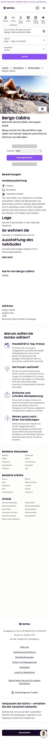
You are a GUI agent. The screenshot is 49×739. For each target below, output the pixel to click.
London (28, 486)
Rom (4, 489)
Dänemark (29, 455)
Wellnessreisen (30, 509)
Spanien (5, 455)
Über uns (24, 647)
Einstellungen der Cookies (26, 693)
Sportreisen (6, 509)
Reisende (8, 48)
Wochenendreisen (9, 516)
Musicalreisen (30, 516)
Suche (24, 56)
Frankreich (6, 462)
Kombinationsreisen (32, 506)
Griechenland (30, 462)
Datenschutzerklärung (24, 652)
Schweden (29, 465)
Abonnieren (24, 733)
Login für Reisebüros (24, 672)
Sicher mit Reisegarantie (24, 662)
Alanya (4, 479)
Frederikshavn (7, 492)
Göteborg (29, 492)
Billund (27, 479)
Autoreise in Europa (9, 513)
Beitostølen (34, 68)
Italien (27, 459)
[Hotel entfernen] (43, 31)
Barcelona (6, 486)
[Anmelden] (37, 8)
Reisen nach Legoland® (11, 519)
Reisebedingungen (24, 657)
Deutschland (7, 465)
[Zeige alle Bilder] (42, 109)
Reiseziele (24, 667)
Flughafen (10, 151)
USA (26, 469)
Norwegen (18, 68)
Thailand (5, 469)
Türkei (4, 459)
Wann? (7, 39)
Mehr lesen (7, 257)
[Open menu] (44, 8)
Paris (4, 482)
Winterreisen (30, 503)
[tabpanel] (24, 43)
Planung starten (24, 158)
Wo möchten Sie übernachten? (17, 30)
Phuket (27, 489)
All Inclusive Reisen (9, 506)
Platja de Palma (31, 482)
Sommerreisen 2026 (9, 503)
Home (5, 68)
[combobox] (22, 32)
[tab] (6, 20)
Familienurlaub (30, 513)
